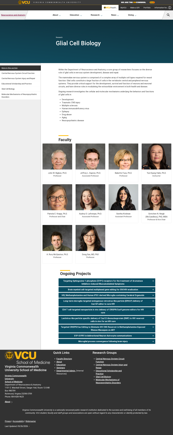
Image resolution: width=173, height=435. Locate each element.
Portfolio (147, 8)
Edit (29, 426)
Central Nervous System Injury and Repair (18, 78)
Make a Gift (135, 8)
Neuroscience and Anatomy (13, 15)
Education (74, 15)
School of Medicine (13, 382)
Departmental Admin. (66, 371)
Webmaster (31, 421)
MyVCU (123, 8)
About (55, 15)
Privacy (8, 421)
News (113, 15)
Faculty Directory (64, 359)
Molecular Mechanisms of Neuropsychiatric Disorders (19, 95)
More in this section (10, 68)
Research (95, 15)
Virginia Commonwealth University (57, 2)
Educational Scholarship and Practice (17, 84)
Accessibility (18, 421)
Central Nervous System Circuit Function (18, 73)
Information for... (161, 8)
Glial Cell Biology (8, 89)
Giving (131, 15)
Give (151, 2)
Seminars (60, 368)
